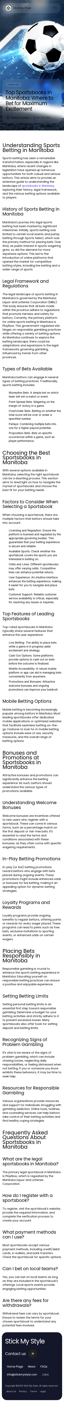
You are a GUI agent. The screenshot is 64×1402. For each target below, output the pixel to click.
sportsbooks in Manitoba (38, 185)
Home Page (15, 1366)
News (31, 1366)
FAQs (43, 1366)
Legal (43, 1391)
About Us (11, 1391)
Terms (33, 1391)
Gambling (13, 84)
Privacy (23, 1391)
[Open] (54, 8)
